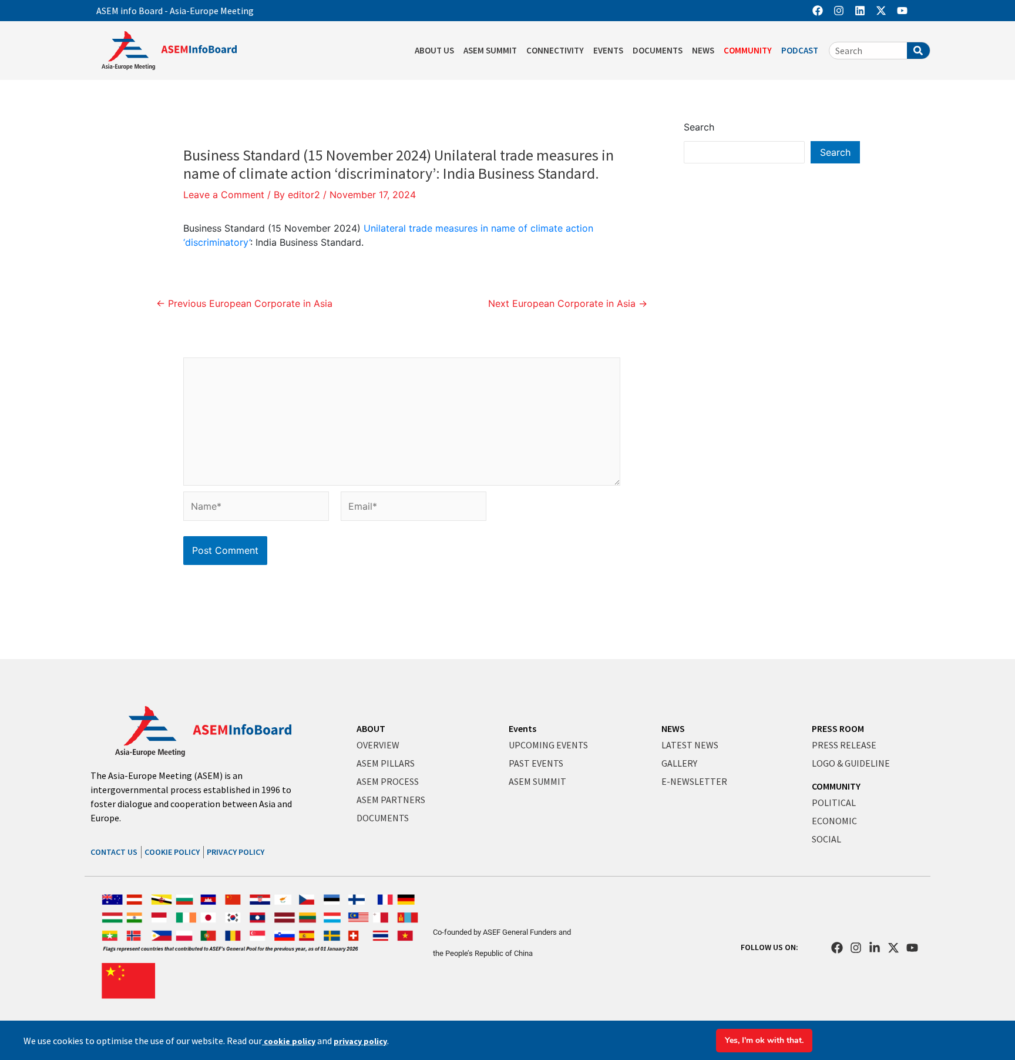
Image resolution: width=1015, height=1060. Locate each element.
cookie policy (288, 1041)
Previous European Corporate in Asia (244, 303)
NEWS (703, 50)
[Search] (918, 50)
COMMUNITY (748, 50)
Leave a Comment (223, 194)
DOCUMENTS (658, 50)
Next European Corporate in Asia (567, 303)
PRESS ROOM (838, 728)
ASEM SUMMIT (490, 50)
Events (522, 728)
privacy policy (360, 1041)
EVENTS (608, 50)
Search (699, 127)
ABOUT (371, 728)
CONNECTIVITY (555, 50)
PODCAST (799, 50)
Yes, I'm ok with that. (764, 1040)
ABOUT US (434, 50)
